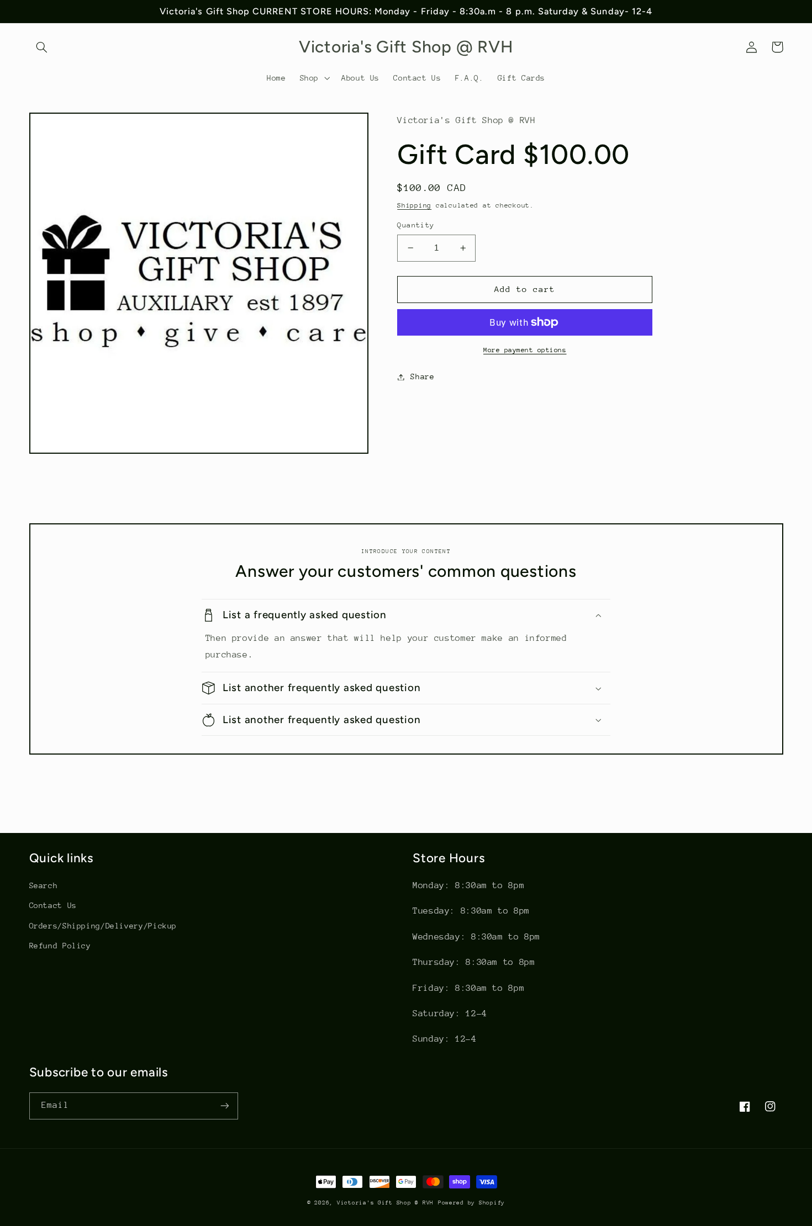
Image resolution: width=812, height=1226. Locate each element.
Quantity (415, 225)
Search (43, 885)
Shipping (414, 205)
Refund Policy (60, 945)
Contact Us (53, 905)
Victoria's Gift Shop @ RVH (385, 1203)
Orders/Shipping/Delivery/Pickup (103, 925)
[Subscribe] (224, 1105)
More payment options (525, 350)
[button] (42, 47)
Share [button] (422, 376)
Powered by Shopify (471, 1203)
